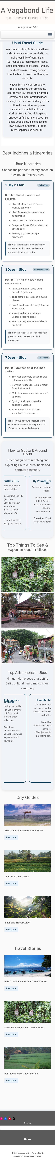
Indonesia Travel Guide (17, 922)
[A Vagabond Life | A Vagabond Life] (27, 13)
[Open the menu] (50, 35)
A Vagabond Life (24, 1153)
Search (27, 1123)
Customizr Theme (34, 1156)
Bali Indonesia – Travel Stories (21, 1073)
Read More (11, 837)
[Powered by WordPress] (42, 1152)
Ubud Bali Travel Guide (17, 876)
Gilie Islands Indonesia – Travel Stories (25, 981)
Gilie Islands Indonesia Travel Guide (24, 830)
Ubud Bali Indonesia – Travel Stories (24, 1027)
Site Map (27, 1139)
